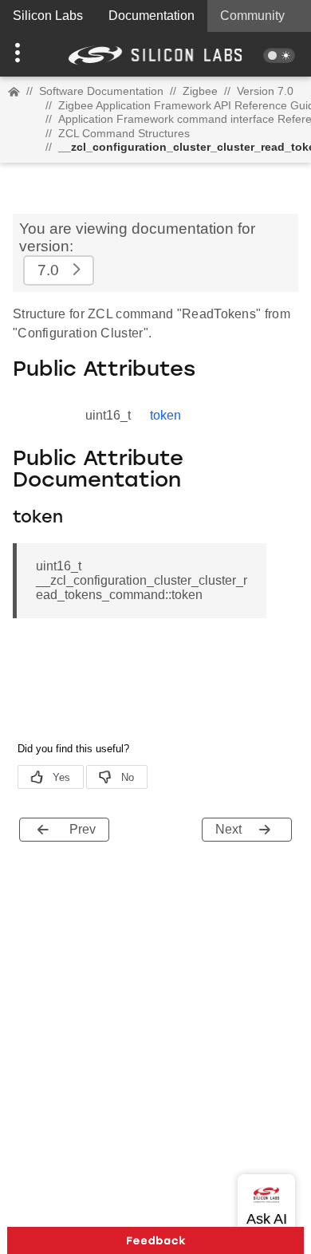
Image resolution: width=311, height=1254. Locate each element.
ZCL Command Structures (124, 133)
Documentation (151, 15)
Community (252, 15)
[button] (23, 54)
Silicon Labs (48, 15)
